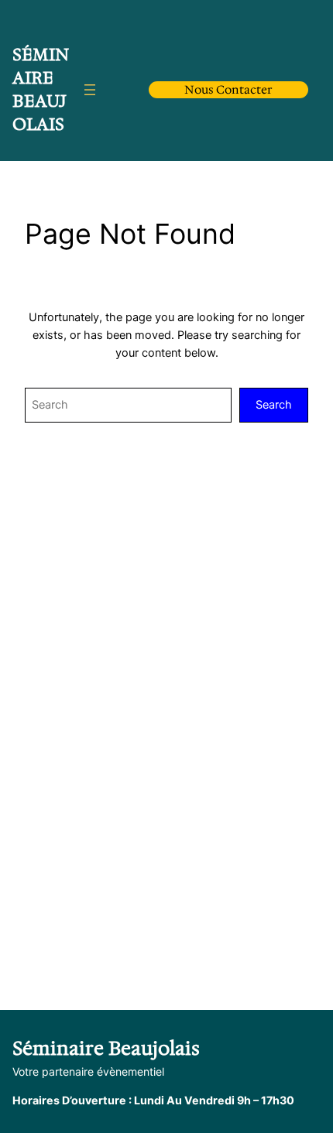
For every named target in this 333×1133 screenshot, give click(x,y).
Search (274, 405)
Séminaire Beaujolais (40, 89)
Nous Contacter (228, 90)
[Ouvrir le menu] (90, 89)
